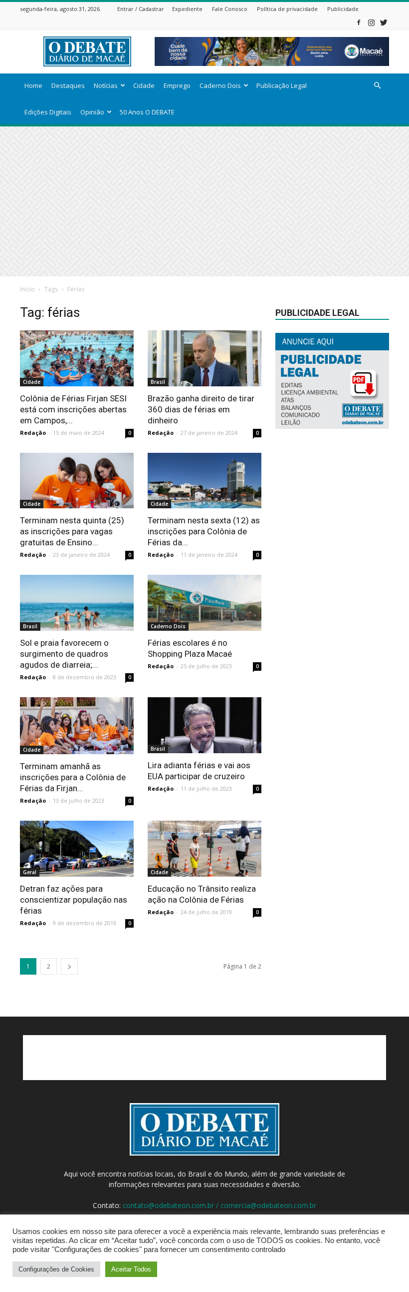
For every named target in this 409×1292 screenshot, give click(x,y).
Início (27, 289)
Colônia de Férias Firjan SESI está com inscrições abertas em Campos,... (73, 409)
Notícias (106, 85)
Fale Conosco (229, 8)
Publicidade (343, 8)
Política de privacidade (287, 8)
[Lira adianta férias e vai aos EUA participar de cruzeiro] (204, 725)
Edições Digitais (47, 111)
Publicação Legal (281, 85)
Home (33, 85)
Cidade (144, 85)
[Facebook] (358, 22)
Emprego (177, 85)
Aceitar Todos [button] (131, 1269)
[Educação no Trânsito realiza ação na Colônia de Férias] (204, 849)
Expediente (187, 8)
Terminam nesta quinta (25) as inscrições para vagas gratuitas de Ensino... (72, 531)
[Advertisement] (204, 201)
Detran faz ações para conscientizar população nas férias (73, 900)
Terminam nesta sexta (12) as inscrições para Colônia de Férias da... (204, 531)
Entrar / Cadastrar (140, 8)
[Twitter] (383, 22)
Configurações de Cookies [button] (56, 1269)
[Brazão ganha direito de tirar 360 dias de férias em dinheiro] (204, 358)
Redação (33, 432)
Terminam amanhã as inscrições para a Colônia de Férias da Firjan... (73, 777)
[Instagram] (371, 22)
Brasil (158, 381)
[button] (377, 85)
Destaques (68, 85)
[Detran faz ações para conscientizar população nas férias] (77, 849)
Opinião (92, 111)
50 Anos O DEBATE (147, 111)
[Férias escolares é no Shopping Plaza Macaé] (204, 603)
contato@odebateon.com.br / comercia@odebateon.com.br (219, 1205)
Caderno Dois (220, 85)
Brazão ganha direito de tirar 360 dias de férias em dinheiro (201, 409)
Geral (29, 872)
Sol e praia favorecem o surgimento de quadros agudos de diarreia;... (64, 654)
